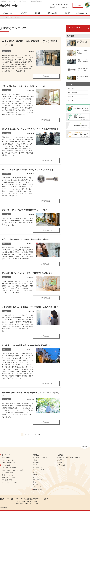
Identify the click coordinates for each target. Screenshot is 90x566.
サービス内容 (22, 13)
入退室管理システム (38, 467)
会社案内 (67, 13)
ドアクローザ (37, 487)
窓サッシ (35, 477)
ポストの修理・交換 (7, 472)
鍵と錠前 (70, 96)
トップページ (3, 17)
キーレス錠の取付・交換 (8, 462)
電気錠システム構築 (7, 475)
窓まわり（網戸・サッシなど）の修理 (12, 470)
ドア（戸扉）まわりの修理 (9, 467)
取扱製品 (37, 13)
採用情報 (59, 462)
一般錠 (35, 460)
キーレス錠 (36, 462)
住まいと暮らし (73, 92)
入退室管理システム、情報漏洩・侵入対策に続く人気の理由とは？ (30, 307)
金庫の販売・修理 (7, 480)
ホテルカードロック (38, 469)
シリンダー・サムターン (40, 457)
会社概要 (59, 460)
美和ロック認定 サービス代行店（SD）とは (69, 457)
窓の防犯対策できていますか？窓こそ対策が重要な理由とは (27, 273)
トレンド (70, 100)
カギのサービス (7, 13)
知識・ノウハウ (73, 88)
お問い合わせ (78, 5)
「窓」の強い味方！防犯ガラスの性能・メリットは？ (24, 86)
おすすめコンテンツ (82, 13)
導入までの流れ (52, 13)
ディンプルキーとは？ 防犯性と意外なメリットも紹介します (28, 170)
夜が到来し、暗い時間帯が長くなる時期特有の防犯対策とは (27, 345)
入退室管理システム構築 (8, 477)
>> (39, 434)
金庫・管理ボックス (38, 479)
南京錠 (35, 472)
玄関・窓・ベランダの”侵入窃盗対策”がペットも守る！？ (26, 210)
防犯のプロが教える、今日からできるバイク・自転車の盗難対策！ (30, 129)
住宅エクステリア (38, 482)
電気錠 (35, 465)
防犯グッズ (36, 474)
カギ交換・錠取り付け (8, 460)
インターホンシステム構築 (9, 482)
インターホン (37, 484)
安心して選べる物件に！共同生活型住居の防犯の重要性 (25, 239)
